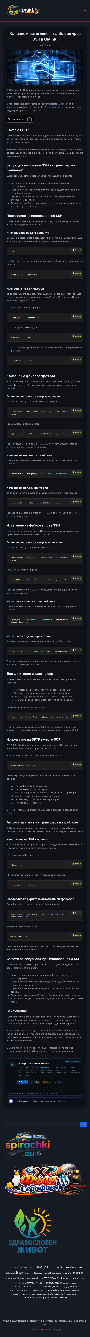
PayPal (23, 1082)
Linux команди (40, 1273)
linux (19, 1272)
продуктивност (56, 1294)
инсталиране (38, 1287)
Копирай (78, 250)
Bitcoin (46, 1082)
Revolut (36, 1082)
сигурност (71, 1294)
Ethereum (59, 1082)
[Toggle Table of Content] (28, 119)
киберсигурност (51, 1286)
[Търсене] (83, 1124)
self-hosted (8, 1278)
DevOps (41, 1267)
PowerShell (67, 1273)
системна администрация (36, 1297)
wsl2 (83, 1278)
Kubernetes (10, 1273)
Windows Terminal (69, 1278)
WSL (78, 1278)
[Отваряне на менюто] (85, 10)
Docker (54, 1267)
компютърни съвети (40, 1290)
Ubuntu (21, 1278)
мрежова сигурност (20, 1294)
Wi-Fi (29, 1278)
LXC (49, 1273)
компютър (74, 1287)
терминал (54, 1297)
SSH (60, 104)
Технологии (18, 1283)
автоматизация (35, 1282)
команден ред (64, 1287)
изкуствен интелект (22, 1286)
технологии (62, 1297)
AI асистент (12, 1268)
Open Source (56, 1273)
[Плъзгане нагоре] (83, 1329)
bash (25, 1267)
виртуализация (54, 1283)
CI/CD (31, 1267)
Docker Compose (71, 1267)
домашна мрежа (69, 1283)
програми (32, 1294)
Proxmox (78, 1272)
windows (37, 1278)
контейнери (55, 1290)
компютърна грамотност (20, 1290)
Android (19, 1268)
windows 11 (53, 1278)
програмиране (41, 1294)
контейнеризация (71, 1290)
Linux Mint (29, 1273)
